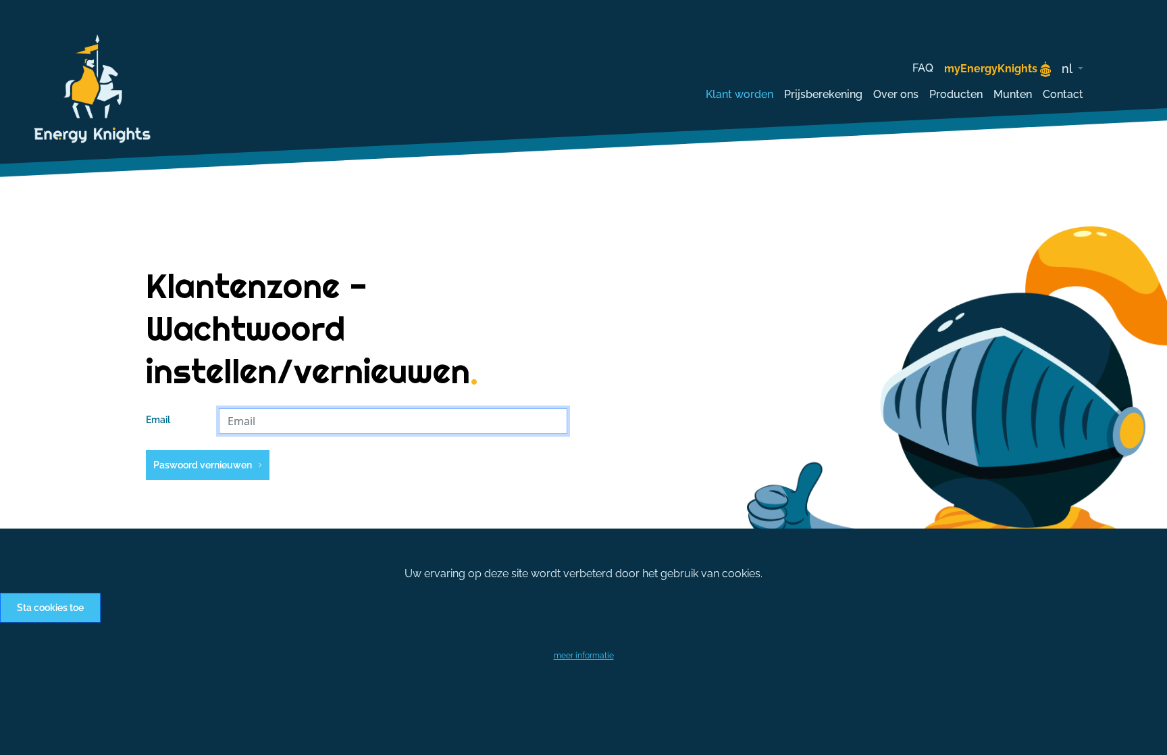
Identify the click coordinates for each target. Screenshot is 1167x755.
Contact (1063, 94)
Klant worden (739, 94)
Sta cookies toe (50, 607)
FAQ (922, 68)
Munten (1012, 94)
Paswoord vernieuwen (202, 465)
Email (158, 419)
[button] (1072, 68)
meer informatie (584, 655)
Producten (956, 94)
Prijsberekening (823, 94)
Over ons (895, 94)
